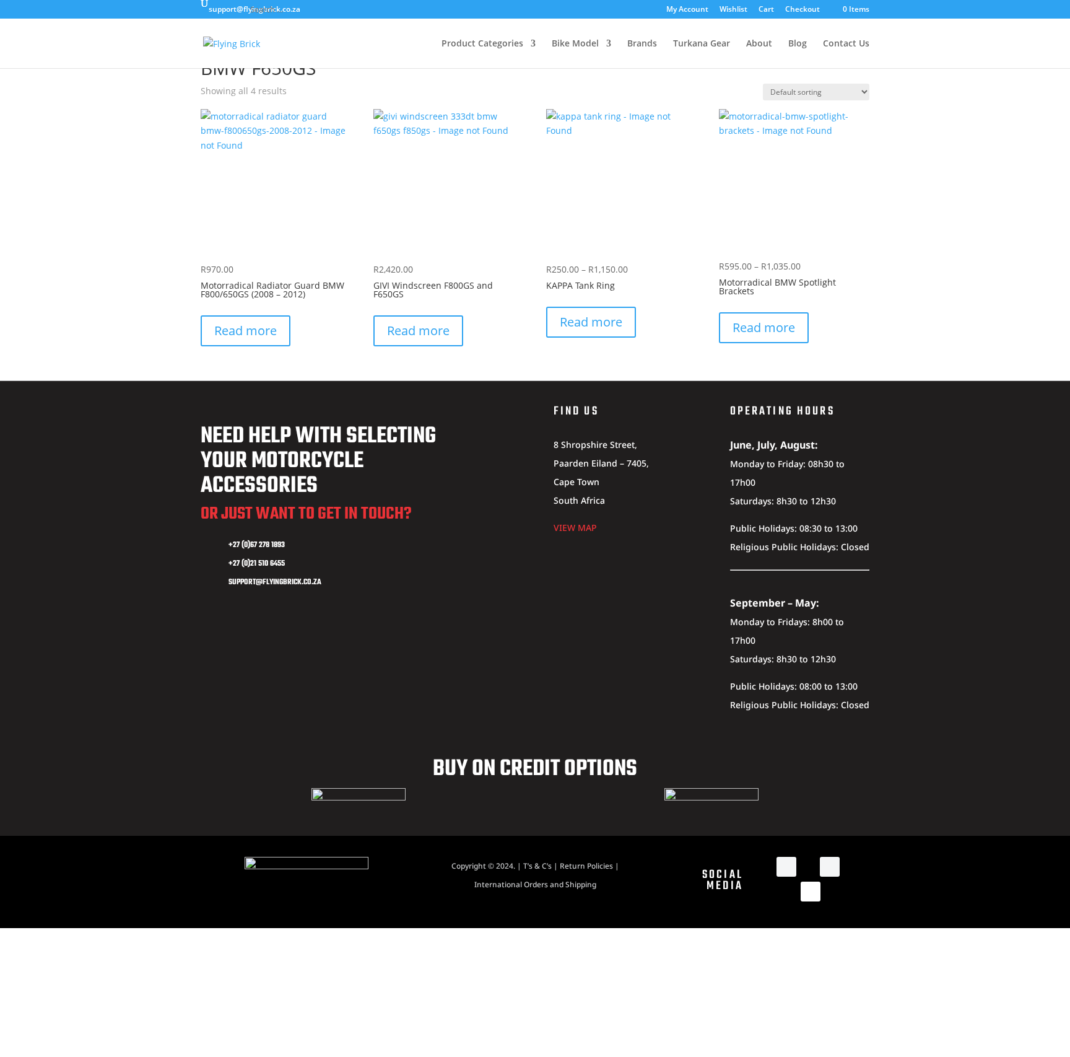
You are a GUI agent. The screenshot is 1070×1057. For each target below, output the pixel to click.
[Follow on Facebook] (786, 867)
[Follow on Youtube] (810, 891)
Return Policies (586, 866)
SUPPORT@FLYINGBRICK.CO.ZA (274, 582)
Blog (797, 44)
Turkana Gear (701, 44)
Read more (245, 330)
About (759, 44)
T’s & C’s (537, 866)
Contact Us (846, 44)
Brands (642, 44)
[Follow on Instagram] (830, 867)
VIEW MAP (575, 527)
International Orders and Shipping (535, 884)
